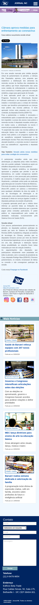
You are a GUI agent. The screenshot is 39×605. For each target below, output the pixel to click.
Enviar (10, 568)
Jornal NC (6, 286)
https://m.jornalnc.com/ (11, 288)
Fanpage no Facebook (19, 270)
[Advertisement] (20, 19)
